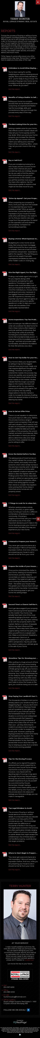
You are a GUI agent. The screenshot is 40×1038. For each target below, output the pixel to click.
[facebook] (29, 1010)
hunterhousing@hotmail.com (15, 997)
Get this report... (15, 89)
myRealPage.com (20, 1022)
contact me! (29, 960)
